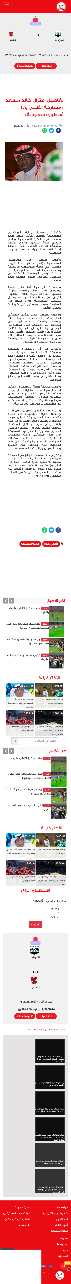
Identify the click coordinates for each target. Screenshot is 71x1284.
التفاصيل (46, 65)
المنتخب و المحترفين (16, 1213)
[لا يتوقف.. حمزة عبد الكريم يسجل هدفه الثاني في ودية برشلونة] (50, 1048)
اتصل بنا (63, 1256)
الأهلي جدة (51, 543)
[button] (5, 600)
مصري (55, 908)
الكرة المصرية (59, 1230)
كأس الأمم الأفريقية (55, 1213)
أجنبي (55, 916)
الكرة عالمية (22, 1207)
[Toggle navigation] (7, 5)
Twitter (51, 130)
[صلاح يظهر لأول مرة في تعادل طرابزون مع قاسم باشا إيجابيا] (50, 1100)
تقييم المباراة (24, 65)
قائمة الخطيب (30, 543)
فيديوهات (61, 1244)
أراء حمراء (24, 1225)
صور (65, 1250)
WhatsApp (44, 130)
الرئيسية (62, 1207)
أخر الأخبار (62, 1219)
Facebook (58, 130)
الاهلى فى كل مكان (17, 1219)
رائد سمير (19, 125)
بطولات (63, 1238)
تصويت (35, 924)
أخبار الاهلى (60, 1225)
